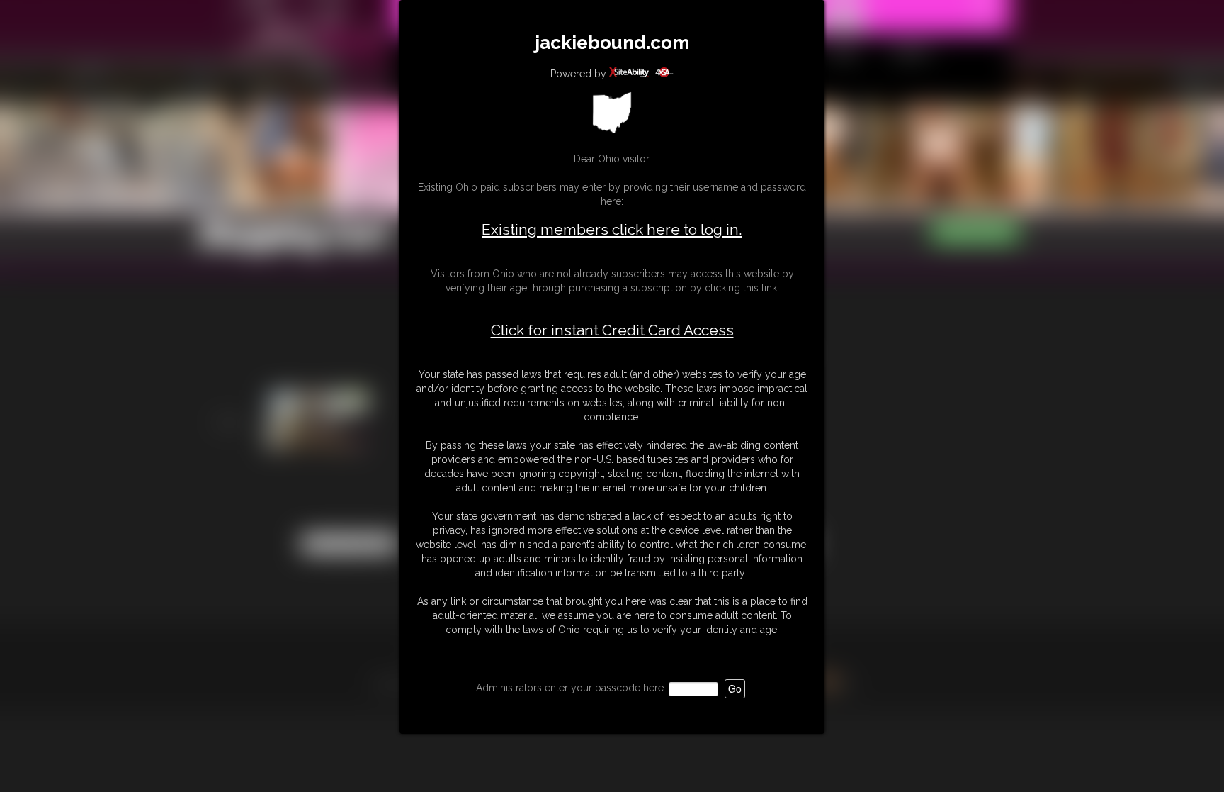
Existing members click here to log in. (612, 229)
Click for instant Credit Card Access (612, 330)
